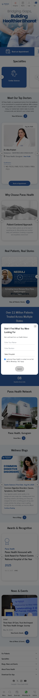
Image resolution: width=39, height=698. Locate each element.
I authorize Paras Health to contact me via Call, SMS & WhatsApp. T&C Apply (20, 360)
